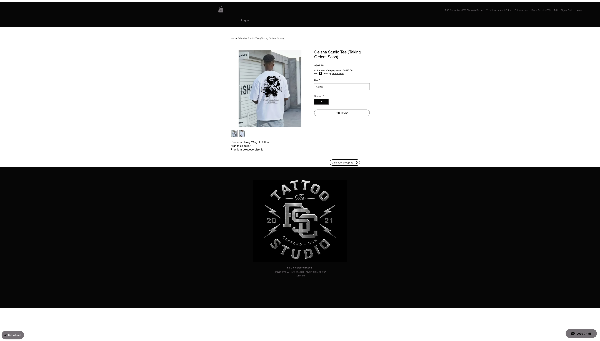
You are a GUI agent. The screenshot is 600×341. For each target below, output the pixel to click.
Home (234, 38)
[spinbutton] (321, 101)
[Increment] (326, 101)
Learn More (338, 73)
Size (317, 80)
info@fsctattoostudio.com (299, 267)
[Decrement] (317, 101)
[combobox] (342, 86)
